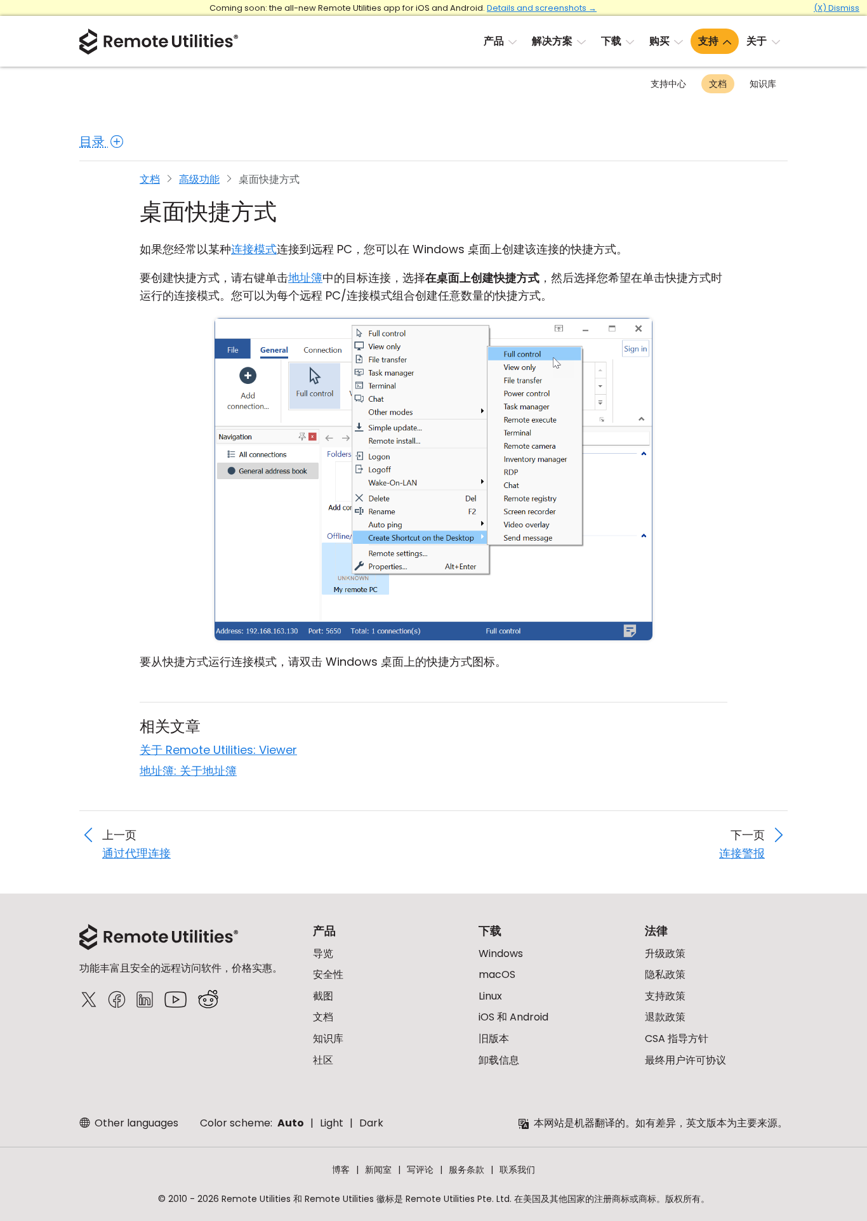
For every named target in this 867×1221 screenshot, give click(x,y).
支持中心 (668, 83)
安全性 (328, 974)
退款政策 (665, 1017)
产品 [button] (494, 41)
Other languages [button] (135, 1123)
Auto (290, 1123)
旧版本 (494, 1038)
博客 (341, 1169)
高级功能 (199, 179)
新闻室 (378, 1169)
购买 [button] (659, 41)
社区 (323, 1060)
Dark (371, 1123)
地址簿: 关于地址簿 (188, 771)
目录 (93, 141)
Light (331, 1123)
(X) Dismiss (836, 8)
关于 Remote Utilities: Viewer (218, 750)
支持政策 (665, 996)
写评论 (420, 1169)
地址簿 (305, 278)
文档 (718, 83)
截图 (323, 996)
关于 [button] (756, 41)
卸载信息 (499, 1060)
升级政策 (665, 953)
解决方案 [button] (552, 41)
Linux (490, 996)
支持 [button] (708, 41)
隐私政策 (665, 974)
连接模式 (254, 249)
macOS (497, 974)
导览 (323, 953)
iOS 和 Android (513, 1017)
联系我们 (517, 1169)
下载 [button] (611, 41)
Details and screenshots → (542, 8)
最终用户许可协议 (685, 1060)
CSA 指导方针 (676, 1038)
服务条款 (466, 1169)
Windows (501, 953)
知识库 (763, 83)
